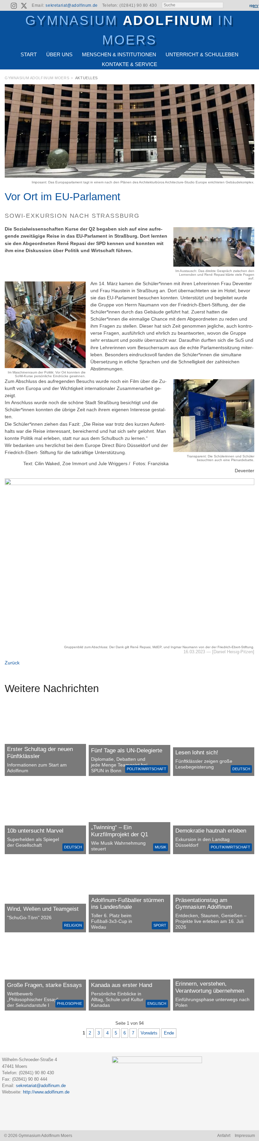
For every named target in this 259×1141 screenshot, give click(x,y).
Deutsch (241, 769)
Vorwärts (149, 1033)
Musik (160, 847)
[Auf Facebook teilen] (243, 79)
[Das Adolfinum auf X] (24, 6)
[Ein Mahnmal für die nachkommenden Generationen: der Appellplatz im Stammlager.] (213, 973)
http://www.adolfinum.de (46, 1091)
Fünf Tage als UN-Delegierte (126, 750)
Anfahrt (223, 1135)
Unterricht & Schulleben (202, 54)
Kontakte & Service (129, 64)
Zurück (12, 662)
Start (29, 54)
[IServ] (253, 6)
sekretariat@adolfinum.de (71, 5)
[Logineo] (242, 5)
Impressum (245, 1135)
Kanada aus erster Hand (121, 985)
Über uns (59, 54)
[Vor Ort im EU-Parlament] (129, 176)
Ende (169, 1033)
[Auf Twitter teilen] (251, 79)
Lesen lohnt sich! (196, 752)
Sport (159, 925)
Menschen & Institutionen (119, 54)
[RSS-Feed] (4, 5)
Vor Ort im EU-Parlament (62, 197)
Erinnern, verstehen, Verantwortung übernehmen (209, 987)
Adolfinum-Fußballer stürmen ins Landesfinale (127, 903)
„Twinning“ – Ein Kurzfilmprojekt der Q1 (119, 830)
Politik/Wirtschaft (146, 769)
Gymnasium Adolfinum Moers (37, 78)
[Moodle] (230, 5)
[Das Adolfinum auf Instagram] (14, 6)
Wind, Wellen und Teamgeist (43, 909)
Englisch (156, 1003)
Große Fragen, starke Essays (44, 985)
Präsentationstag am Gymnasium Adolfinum (203, 903)
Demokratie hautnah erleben (210, 831)
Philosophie (69, 1003)
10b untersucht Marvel (35, 831)
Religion (73, 925)
